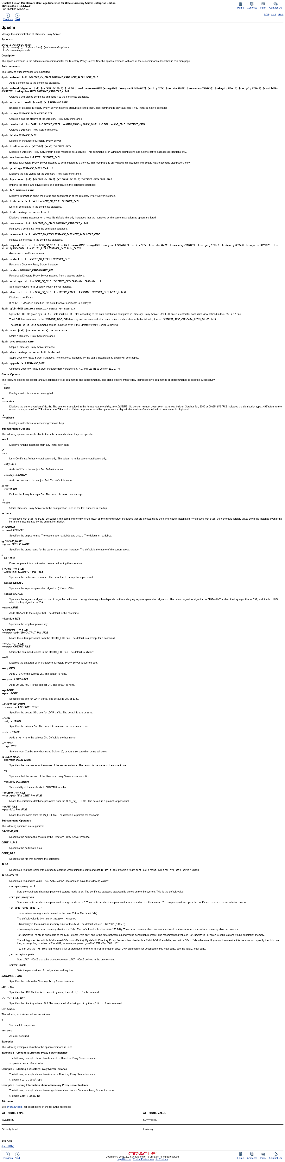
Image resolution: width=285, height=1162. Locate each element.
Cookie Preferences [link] (143, 1159)
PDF (266, 14)
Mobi (273, 14)
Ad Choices (161, 1159)
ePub (280, 14)
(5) (15, 1106)
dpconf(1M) (8, 1146)
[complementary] (143, 1159)
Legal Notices (124, 1159)
